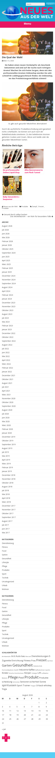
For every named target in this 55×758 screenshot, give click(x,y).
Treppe (33, 686)
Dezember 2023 (8, 302)
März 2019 (6, 463)
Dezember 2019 (8, 437)
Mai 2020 (6, 421)
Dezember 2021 (8, 375)
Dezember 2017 (8, 506)
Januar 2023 (7, 329)
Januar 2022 (7, 371)
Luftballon (44, 673)
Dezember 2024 (8, 276)
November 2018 (8, 479)
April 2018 (6, 498)
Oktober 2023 (7, 310)
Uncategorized (8, 581)
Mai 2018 (6, 494)
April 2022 (6, 360)
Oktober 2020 (7, 402)
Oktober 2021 (7, 379)
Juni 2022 (5, 352)
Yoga (4, 688)
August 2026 (7, 226)
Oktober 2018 (7, 483)
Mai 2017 (6, 532)
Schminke (16, 682)
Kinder (5, 672)
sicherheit (34, 681)
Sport (4, 574)
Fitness (5, 547)
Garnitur (50, 661)
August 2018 (7, 486)
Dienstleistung (8, 543)
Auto (18, 656)
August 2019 (7, 448)
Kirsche (11, 673)
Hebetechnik (37, 666)
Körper (27, 672)
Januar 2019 (7, 471)
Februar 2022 (7, 368)
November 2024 (8, 279)
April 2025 (6, 260)
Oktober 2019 (7, 440)
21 (32, 715)
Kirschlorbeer (19, 673)
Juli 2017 (5, 525)
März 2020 (6, 425)
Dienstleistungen (39, 656)
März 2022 (6, 364)
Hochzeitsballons (7, 670)
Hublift (16, 670)
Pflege (4, 566)
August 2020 (7, 410)
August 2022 (7, 345)
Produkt (31, 677)
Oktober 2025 (7, 249)
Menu (27, 23)
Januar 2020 (7, 433)
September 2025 (9, 253)
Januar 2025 (7, 272)
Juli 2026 (5, 230)
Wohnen (5, 589)
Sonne (43, 681)
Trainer (26, 685)
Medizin (4, 678)
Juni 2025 (5, 256)
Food (4, 551)
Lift (39, 672)
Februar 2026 (7, 241)
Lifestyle (5, 562)
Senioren (24, 681)
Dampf (34, 206)
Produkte (24, 206)
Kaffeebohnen (40, 670)
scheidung (7, 681)
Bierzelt (28, 656)
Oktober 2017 (7, 513)
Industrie (23, 669)
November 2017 (8, 509)
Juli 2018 (5, 490)
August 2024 (7, 287)
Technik (5, 577)
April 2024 (6, 291)
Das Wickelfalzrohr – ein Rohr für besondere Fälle (31, 216)
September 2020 (9, 406)
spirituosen (9, 685)
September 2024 (9, 283)
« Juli (4, 729)
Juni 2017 (5, 529)
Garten (5, 554)
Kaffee (32, 669)
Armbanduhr (6, 656)
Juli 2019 (5, 452)
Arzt (13, 656)
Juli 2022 (5, 348)
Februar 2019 (7, 467)
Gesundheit (6, 558)
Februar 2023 (7, 325)
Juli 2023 (5, 318)
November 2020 (8, 398)
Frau (33, 660)
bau (23, 656)
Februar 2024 (7, 295)
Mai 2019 (6, 456)
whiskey (48, 685)
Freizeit (41, 206)
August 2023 (7, 314)
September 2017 (9, 517)
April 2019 (6, 460)
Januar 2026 (7, 245)
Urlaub (4, 585)
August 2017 (7, 521)
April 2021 (6, 391)
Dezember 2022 (8, 333)
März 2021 (6, 394)
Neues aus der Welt (10, 206)
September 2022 (9, 341)
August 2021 (7, 383)
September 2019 (9, 444)
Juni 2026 (5, 233)
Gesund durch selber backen (15, 214)
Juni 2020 (5, 417)
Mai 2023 (6, 322)
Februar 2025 (7, 268)
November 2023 (8, 306)
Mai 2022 (6, 356)
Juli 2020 (5, 414)
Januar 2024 (7, 299)
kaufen (47, 670)
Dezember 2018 (8, 475)
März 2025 (6, 264)
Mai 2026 (6, 237)
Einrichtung (17, 660)
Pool (21, 677)
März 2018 (6, 502)
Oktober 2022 (7, 337)
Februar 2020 (7, 429)
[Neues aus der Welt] (27, 19)
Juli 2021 (5, 387)
